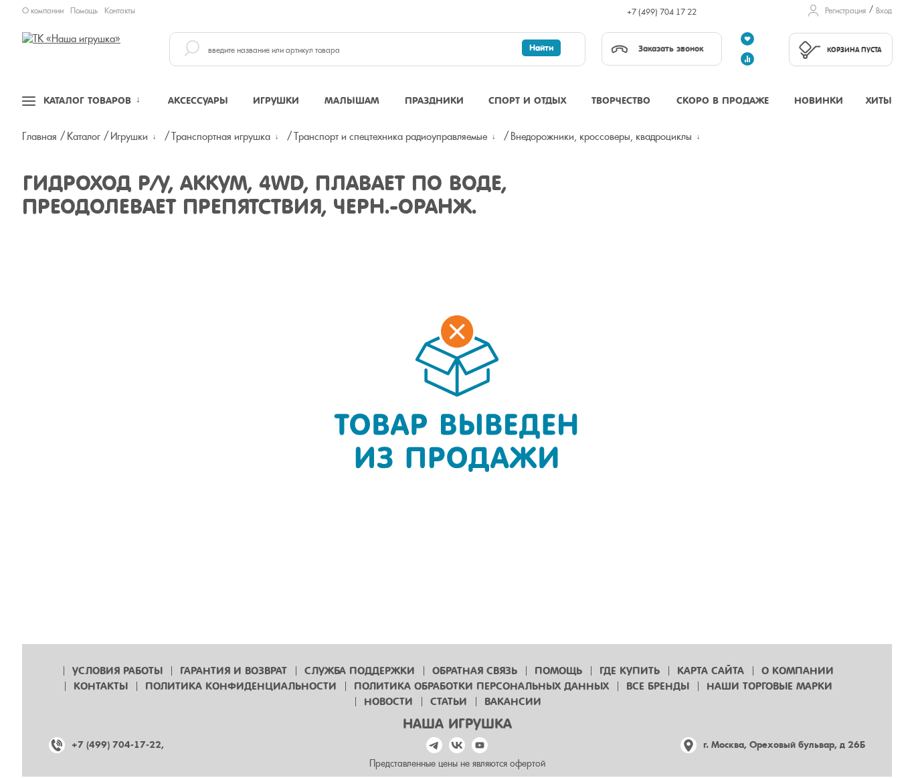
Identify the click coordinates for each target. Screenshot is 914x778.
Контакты (119, 10)
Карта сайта (710, 671)
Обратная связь (474, 671)
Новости (388, 702)
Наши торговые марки (769, 686)
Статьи (448, 702)
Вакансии (512, 702)
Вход (884, 10)
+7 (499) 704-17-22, (118, 745)
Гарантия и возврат (233, 671)
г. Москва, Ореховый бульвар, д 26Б (784, 745)
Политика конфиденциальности (241, 686)
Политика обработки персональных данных (481, 686)
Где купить (630, 671)
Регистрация (845, 10)
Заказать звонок (670, 49)
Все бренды (657, 686)
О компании (43, 10)
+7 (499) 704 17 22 (662, 12)
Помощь (84, 10)
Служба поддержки (359, 671)
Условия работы (117, 671)
